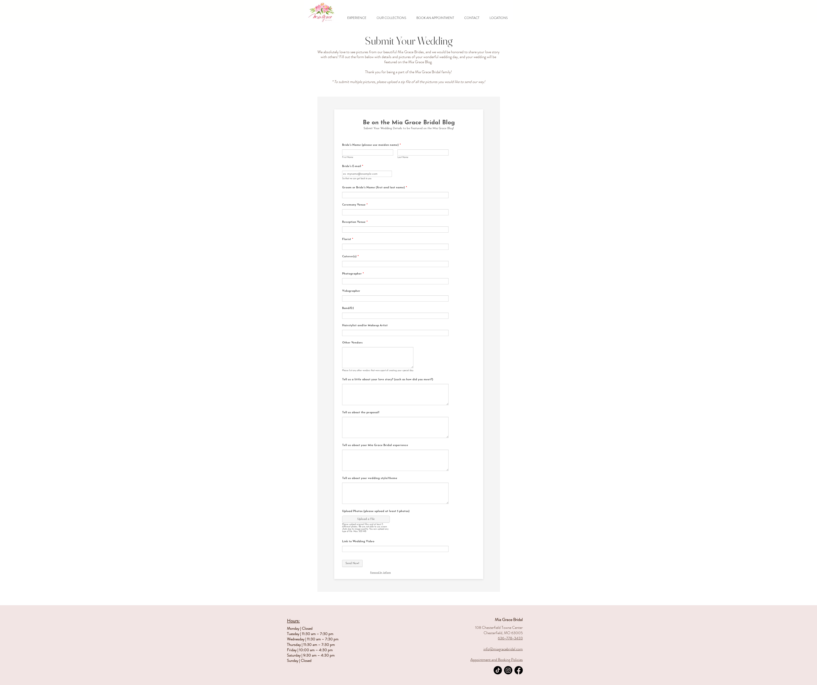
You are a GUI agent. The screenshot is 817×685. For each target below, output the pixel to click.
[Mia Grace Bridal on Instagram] (508, 670)
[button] (356, 18)
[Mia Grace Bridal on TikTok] (498, 670)
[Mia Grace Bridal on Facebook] (518, 670)
